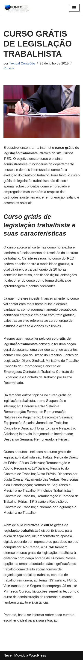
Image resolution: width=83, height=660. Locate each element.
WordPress (37, 655)
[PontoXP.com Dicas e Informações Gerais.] (17, 7)
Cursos (8, 68)
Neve (7, 655)
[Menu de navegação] (74, 8)
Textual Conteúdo (22, 63)
